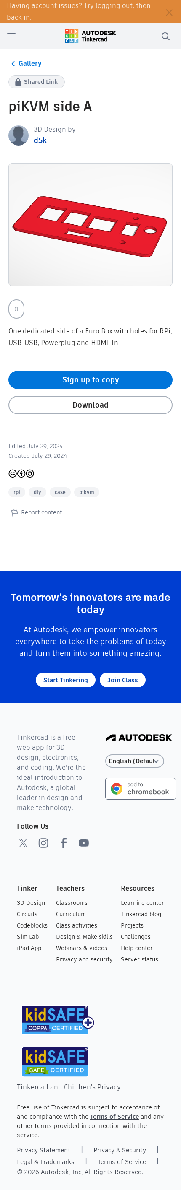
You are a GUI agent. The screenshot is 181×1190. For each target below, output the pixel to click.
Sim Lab (28, 937)
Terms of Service (114, 1116)
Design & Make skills (84, 937)
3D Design (31, 903)
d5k (40, 140)
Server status (139, 959)
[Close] (169, 12)
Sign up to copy (90, 379)
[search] (165, 36)
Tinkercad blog (141, 914)
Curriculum (71, 914)
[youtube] (83, 843)
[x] (23, 843)
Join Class (122, 680)
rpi (16, 492)
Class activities (76, 925)
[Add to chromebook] (140, 788)
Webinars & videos (81, 948)
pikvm (86, 492)
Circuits (27, 914)
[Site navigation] (11, 36)
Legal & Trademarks (46, 1161)
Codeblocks (32, 925)
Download (90, 405)
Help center (137, 948)
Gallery (30, 63)
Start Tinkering (65, 680)
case (60, 492)
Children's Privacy (92, 1087)
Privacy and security (84, 959)
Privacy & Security (119, 1150)
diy (37, 492)
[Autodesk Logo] (139, 738)
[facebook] (63, 843)
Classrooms (72, 903)
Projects (132, 925)
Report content (41, 512)
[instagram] (43, 843)
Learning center (142, 903)
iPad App (29, 948)
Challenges (136, 937)
